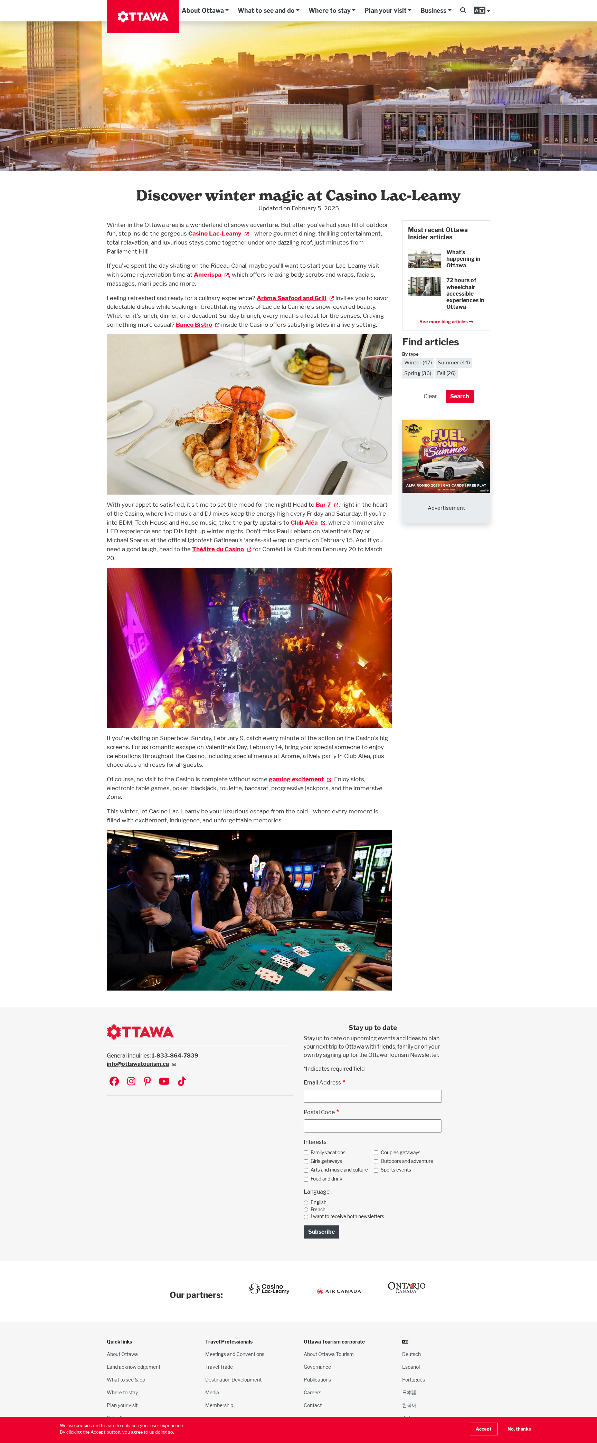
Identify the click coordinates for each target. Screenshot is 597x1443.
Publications (317, 1380)
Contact (313, 1405)
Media (212, 1392)
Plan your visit (385, 10)
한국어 (409, 1405)
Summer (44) (454, 362)
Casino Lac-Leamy (214, 233)
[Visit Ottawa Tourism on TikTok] (182, 1082)
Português (413, 1380)
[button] (463, 10)
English (318, 1202)
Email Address (322, 1082)
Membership (219, 1405)
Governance (317, 1367)
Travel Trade (219, 1367)
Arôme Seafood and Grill (291, 298)
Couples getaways (400, 1152)
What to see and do (266, 10)
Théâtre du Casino (218, 549)
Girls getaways (326, 1161)
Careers (312, 1392)
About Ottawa (203, 10)
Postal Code (319, 1112)
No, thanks (519, 1429)
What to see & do (126, 1380)
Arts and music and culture (339, 1170)
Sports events (396, 1170)
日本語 (409, 1392)
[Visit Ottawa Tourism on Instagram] (131, 1082)
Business (433, 10)
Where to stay (330, 10)
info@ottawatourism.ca (138, 1064)
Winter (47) (418, 362)
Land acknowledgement (133, 1367)
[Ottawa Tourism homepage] (143, 16)
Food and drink (326, 1179)
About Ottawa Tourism (329, 1354)
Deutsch (411, 1354)
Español (411, 1367)
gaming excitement (296, 779)
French (318, 1209)
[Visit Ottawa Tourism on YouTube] (164, 1082)
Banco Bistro (194, 324)
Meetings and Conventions (234, 1354)
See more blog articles (444, 321)
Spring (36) (417, 373)
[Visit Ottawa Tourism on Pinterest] (147, 1082)
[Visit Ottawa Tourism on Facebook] (114, 1082)
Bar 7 (323, 504)
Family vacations (328, 1152)
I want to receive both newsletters (347, 1216)
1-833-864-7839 (175, 1055)
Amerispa (207, 274)
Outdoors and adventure (407, 1161)
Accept (484, 1429)
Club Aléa (304, 522)
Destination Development (233, 1380)
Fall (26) (446, 373)
